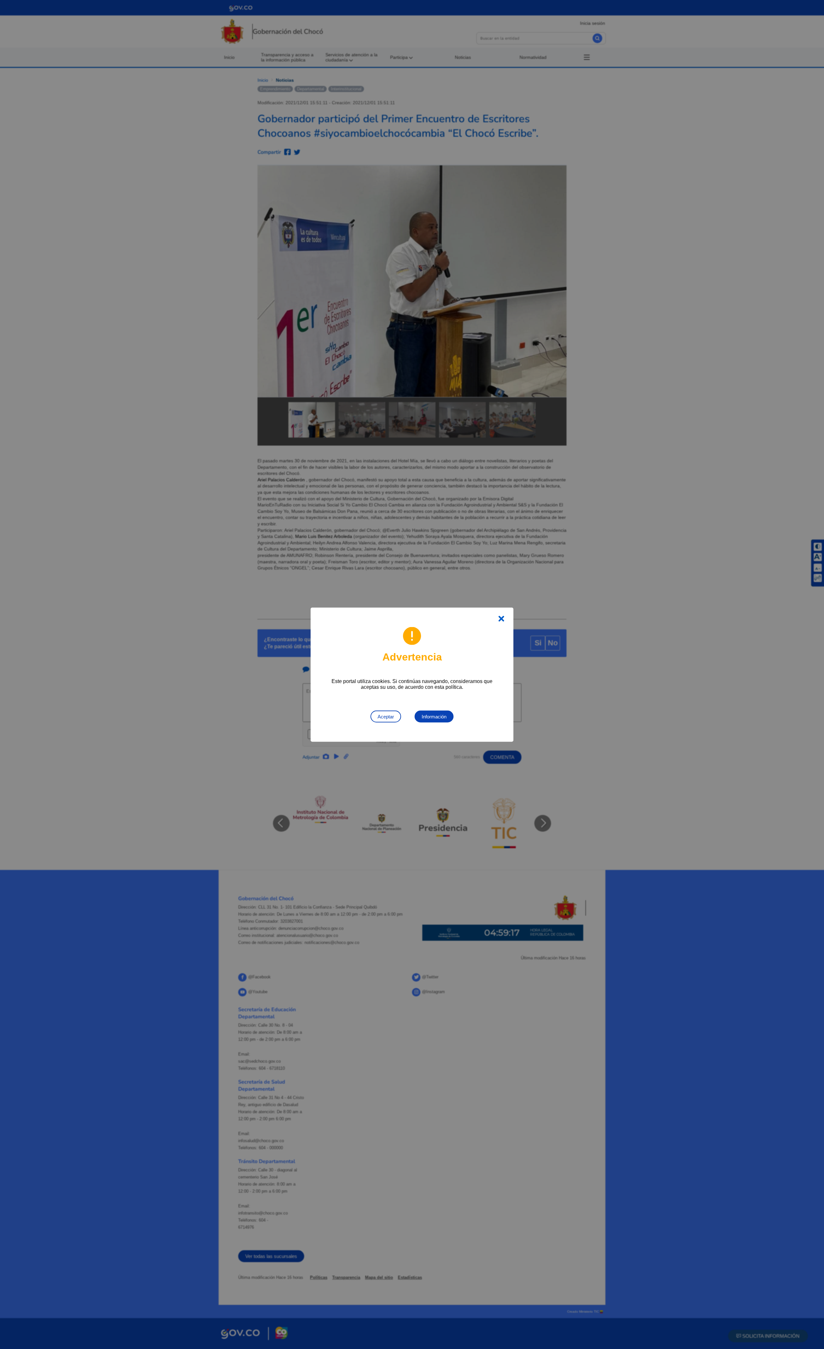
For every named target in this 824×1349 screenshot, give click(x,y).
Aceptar (386, 716)
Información (434, 716)
